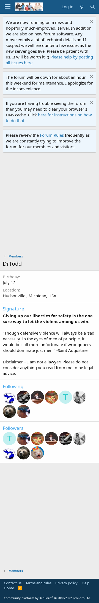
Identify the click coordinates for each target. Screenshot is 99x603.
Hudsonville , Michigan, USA (29, 295)
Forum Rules (52, 135)
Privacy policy (66, 582)
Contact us (12, 582)
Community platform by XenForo (47, 598)
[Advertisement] (49, 204)
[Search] (92, 7)
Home (9, 587)
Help (85, 582)
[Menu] (7, 7)
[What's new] (81, 7)
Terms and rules (38, 582)
